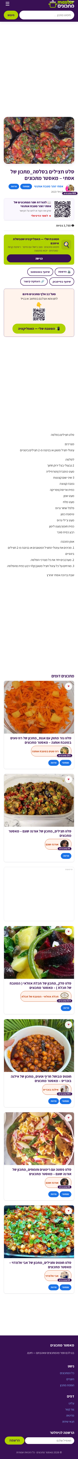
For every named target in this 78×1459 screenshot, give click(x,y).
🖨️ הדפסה (64, 271)
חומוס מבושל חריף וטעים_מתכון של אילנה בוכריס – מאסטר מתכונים (41, 1078)
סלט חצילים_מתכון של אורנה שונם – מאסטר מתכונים (40, 833)
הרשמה (14, 1440)
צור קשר (69, 1409)
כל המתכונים (67, 1373)
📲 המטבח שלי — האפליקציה (39, 328)
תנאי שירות (68, 1422)
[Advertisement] (39, 73)
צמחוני (26, 186)
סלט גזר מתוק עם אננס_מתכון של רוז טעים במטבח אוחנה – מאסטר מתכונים (40, 740)
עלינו (71, 1403)
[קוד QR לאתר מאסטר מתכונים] (39, 314)
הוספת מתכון (67, 1385)
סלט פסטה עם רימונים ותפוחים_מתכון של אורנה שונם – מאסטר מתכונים (41, 1171)
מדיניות (70, 1415)
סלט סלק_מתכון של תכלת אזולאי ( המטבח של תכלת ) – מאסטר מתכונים (40, 985)
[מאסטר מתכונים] (61, 4)
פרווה (14, 186)
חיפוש (11, 15)
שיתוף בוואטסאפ (40, 272)
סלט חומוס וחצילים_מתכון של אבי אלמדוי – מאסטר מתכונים (40, 1264)
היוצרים (70, 1379)
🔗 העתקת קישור (34, 281)
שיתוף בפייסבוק (62, 281)
